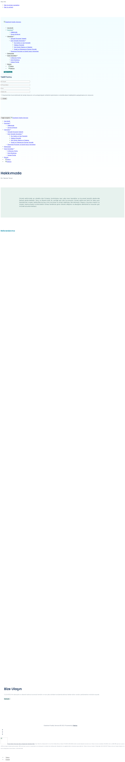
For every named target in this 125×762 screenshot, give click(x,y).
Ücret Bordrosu (15, 60)
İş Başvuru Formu (16, 58)
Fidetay (75, 725)
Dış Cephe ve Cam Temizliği (22, 43)
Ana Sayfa (10, 28)
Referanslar (10, 53)
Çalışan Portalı (15, 62)
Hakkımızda (14, 32)
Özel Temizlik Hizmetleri (18, 41)
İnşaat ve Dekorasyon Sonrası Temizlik (25, 49)
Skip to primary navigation (11, 5)
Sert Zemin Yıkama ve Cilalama (23, 47)
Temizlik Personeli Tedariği (18, 38)
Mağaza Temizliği (19, 45)
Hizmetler (10, 36)
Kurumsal (10, 30)
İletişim (9, 64)
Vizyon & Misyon (15, 34)
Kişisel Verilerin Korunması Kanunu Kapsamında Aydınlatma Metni (21, 744)
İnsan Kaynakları (12, 55)
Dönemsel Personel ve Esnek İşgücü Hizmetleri (25, 51)
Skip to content (8, 7)
